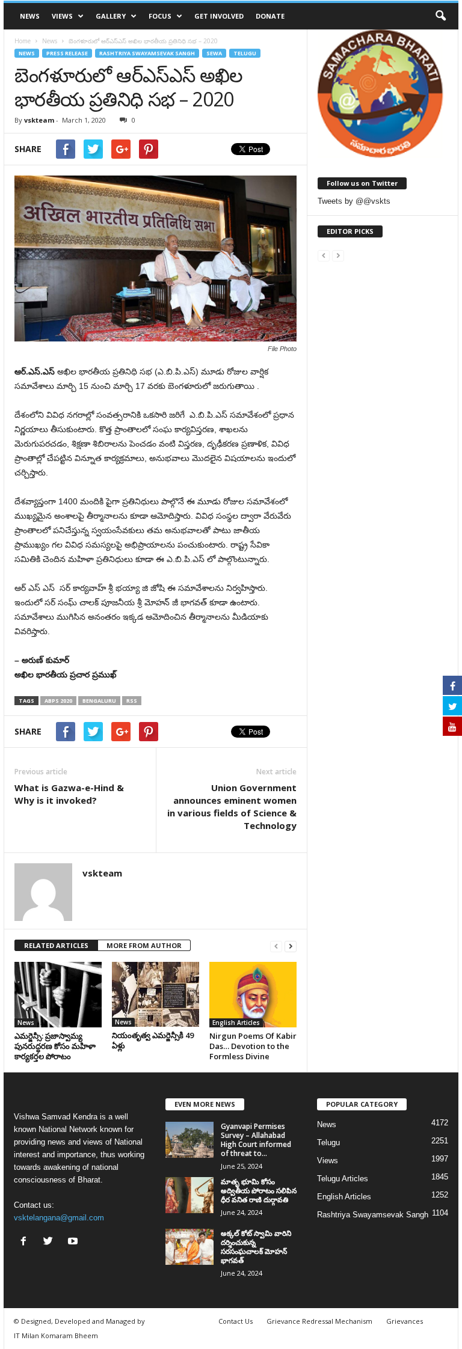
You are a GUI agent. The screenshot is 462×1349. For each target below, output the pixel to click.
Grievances (404, 1321)
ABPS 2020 (58, 701)
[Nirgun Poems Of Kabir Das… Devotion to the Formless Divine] (253, 994)
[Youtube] (74, 1242)
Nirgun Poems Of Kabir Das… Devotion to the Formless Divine (253, 1046)
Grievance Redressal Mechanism (319, 1321)
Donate (270, 15)
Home (22, 41)
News (30, 15)
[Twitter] (50, 1242)
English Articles (236, 1022)
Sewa (214, 53)
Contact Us (235, 1321)
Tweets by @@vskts (354, 201)
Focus (160, 15)
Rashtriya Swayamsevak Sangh (147, 53)
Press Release (67, 53)
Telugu (244, 53)
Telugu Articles (342, 1178)
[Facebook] (26, 1242)
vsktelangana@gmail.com (59, 1217)
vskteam (39, 119)
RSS (131, 701)
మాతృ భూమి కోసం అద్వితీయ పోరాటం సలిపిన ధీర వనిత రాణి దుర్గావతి (259, 1190)
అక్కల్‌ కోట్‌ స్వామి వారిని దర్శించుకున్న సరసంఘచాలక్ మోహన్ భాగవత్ (256, 1246)
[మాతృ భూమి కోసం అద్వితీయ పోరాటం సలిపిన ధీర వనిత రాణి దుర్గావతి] (189, 1195)
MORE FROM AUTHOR (144, 945)
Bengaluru (99, 701)
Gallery (111, 15)
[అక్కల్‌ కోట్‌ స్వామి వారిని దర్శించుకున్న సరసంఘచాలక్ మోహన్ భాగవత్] (189, 1247)
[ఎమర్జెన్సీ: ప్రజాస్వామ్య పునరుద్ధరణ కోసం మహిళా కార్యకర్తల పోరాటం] (58, 994)
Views (62, 15)
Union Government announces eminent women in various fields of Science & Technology (232, 806)
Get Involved (219, 15)
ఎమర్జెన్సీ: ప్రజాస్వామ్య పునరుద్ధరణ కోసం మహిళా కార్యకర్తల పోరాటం (55, 1046)
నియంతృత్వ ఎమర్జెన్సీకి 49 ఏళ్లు (153, 1040)
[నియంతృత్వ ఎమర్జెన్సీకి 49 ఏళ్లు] (155, 994)
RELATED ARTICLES (56, 945)
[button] (440, 16)
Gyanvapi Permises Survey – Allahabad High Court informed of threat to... (256, 1139)
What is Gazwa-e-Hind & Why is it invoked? (69, 794)
